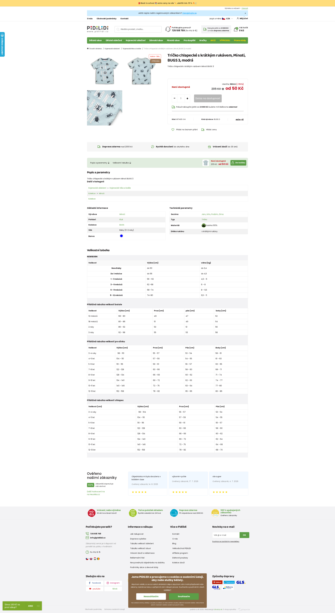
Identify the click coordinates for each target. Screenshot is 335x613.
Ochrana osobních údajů (114, 609)
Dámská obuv (156, 40)
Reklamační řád (137, 557)
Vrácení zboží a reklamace (142, 553)
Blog (174, 543)
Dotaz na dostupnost (208, 98)
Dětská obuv (95, 40)
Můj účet (244, 18)
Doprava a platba (138, 538)
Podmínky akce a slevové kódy (144, 567)
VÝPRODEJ (225, 40)
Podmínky (244, 8)
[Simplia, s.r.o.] (244, 609)
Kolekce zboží (178, 562)
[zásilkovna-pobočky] (218, 582)
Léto (208, 214)
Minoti (101, 193)
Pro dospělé (189, 40)
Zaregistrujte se (189, 13)
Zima (221, 214)
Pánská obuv (173, 40)
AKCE (213, 40)
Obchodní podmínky (106, 18)
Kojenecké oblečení (135, 40)
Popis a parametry (98, 162)
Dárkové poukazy (180, 557)
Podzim (214, 214)
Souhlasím (184, 596)
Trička (204, 219)
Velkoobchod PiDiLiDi (181, 548)
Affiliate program (180, 553)
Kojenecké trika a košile (132, 49)
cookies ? (167, 590)
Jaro (204, 214)
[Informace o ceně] (223, 89)
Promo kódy (240, 40)
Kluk (121, 219)
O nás (89, 18)
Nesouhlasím (151, 596)
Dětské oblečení (114, 40)
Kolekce (92, 193)
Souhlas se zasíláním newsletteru (225, 541)
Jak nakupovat (137, 534)
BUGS (121, 225)
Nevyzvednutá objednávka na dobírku (147, 562)
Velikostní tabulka (121, 162)
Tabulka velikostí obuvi (140, 548)
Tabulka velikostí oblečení (142, 543)
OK (244, 535)
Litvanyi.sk (218, 609)
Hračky (202, 40)
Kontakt (125, 18)
